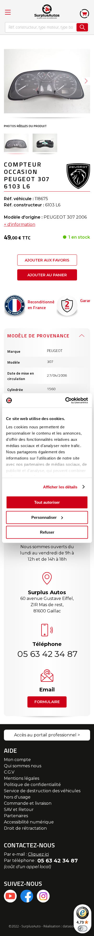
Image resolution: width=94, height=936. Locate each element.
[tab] (47, 335)
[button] (86, 81)
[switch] (82, 928)
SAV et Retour (19, 809)
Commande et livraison (27, 803)
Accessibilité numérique (29, 822)
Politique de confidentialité (32, 784)
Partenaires (16, 815)
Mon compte (17, 759)
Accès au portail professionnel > (47, 734)
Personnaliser (44, 517)
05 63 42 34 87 (47, 654)
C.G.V (9, 772)
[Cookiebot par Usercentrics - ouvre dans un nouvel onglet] (66, 400)
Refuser (47, 532)
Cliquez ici (38, 854)
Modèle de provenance (38, 335)
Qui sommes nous (22, 765)
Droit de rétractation (25, 828)
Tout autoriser (47, 502)
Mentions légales (21, 778)
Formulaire (47, 701)
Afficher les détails (60, 487)
